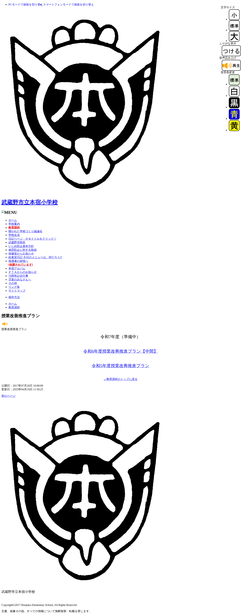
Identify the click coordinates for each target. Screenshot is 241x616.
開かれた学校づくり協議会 (25, 231)
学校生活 (14, 234)
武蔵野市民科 (16, 242)
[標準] (234, 29)
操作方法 (14, 297)
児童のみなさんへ (19, 279)
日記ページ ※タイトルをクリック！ (32, 238)
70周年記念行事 (18, 275)
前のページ (8, 395)
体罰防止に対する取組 (22, 249)
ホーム (12, 220)
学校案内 (14, 223)
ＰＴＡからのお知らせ (22, 272)
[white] (234, 95)
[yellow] (234, 130)
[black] (234, 107)
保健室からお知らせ (21, 253)
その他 (12, 283)
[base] (234, 84)
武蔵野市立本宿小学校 (29, 202)
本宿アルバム (16, 268)
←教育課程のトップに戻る (120, 379)
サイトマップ (16, 290)
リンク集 (14, 286)
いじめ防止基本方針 (21, 246)
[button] (25, 4)
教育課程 (14, 307)
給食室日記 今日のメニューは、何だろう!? (35, 257)
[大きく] (234, 40)
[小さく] (234, 19)
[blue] (234, 118)
